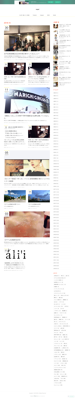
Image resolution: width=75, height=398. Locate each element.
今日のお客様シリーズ (59, 371)
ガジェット (63, 374)
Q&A (62, 352)
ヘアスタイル (57, 382)
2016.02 (56, 251)
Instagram (42, 15)
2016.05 (56, 243)
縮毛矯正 (67, 350)
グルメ (56, 374)
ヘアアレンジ (57, 354)
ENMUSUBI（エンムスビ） (60, 284)
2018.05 (56, 175)
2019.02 (56, 149)
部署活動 (65, 361)
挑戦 (4, 270)
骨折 (62, 275)
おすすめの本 (57, 291)
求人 (55, 321)
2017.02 (56, 217)
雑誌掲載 (64, 310)
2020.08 (56, 121)
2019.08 (56, 138)
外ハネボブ (57, 304)
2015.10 (56, 262)
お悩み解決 (57, 347)
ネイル (56, 332)
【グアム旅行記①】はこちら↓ (33, 206)
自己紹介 (64, 358)
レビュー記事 (65, 339)
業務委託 (29, 84)
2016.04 (56, 245)
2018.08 (56, 166)
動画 (65, 345)
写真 (22, 122)
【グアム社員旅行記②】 (34, 204)
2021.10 (56, 107)
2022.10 (56, 95)
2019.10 (56, 132)
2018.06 (56, 172)
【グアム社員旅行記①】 (12, 240)
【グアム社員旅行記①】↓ (9, 206)
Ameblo (54, 15)
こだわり (56, 352)
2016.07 (56, 237)
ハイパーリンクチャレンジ (59, 367)
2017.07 (56, 203)
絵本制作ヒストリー (58, 282)
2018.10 (56, 160)
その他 (34, 59)
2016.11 (56, 226)
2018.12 (56, 155)
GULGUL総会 (57, 317)
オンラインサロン (58, 306)
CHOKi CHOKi (66, 326)
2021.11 (56, 104)
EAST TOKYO (6, 122)
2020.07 (56, 124)
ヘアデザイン (57, 310)
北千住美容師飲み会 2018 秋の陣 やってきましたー (22, 54)
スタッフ (25, 59)
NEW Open (34, 84)
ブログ (36, 59)
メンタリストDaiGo (58, 280)
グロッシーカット (12, 59)
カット (62, 341)
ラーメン (67, 319)
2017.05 (56, 209)
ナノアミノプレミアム (59, 288)
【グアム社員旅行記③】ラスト (12, 204)
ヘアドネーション (58, 343)
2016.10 (56, 228)
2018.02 (56, 183)
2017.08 (56, 200)
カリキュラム (62, 321)
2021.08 (56, 112)
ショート (56, 308)
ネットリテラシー (58, 315)
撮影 (12, 122)
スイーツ (56, 328)
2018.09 (56, 163)
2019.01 (56, 152)
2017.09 (56, 197)
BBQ (55, 297)
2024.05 (56, 92)
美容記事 (44, 84)
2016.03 (56, 248)
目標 (65, 343)
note (55, 301)
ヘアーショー (57, 358)
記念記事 (37, 84)
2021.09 (56, 109)
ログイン (57, 2)
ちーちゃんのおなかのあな (59, 277)
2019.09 (56, 135)
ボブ (62, 308)
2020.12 (56, 118)
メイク (56, 341)
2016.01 (56, 254)
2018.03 (56, 180)
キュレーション (26, 122)
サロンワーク (57, 361)
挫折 (55, 319)
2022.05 (56, 98)
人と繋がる (16, 59)
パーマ (56, 363)
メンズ (63, 304)
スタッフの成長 (57, 299)
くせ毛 (66, 306)
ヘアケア (61, 301)
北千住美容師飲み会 (20, 59)
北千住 (8, 59)
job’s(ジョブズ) (30, 147)
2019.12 (56, 129)
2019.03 (56, 146)
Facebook (35, 15)
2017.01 (56, 220)
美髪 (65, 336)
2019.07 (56, 141)
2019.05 (56, 143)
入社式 (56, 323)
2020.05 (56, 126)
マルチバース (63, 312)
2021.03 (56, 115)
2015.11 (56, 260)
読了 (60, 336)
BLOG (48, 15)
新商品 (64, 354)
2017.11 (56, 192)
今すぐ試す (50, 2)
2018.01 (56, 186)
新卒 (55, 336)
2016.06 (56, 240)
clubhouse (56, 275)
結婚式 (56, 312)
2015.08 (56, 268)
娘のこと (56, 295)
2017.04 (56, 211)
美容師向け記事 (28, 59)
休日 (10, 208)
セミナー (32, 59)
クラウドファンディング (7, 187)
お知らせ (24, 84)
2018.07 (56, 169)
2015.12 (56, 257)
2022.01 (56, 101)
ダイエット (57, 339)
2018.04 (56, 177)
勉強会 (65, 334)
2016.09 (56, 231)
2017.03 (56, 214)
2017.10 (56, 194)
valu (61, 332)
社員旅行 (5, 208)
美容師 (5, 59)
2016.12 (56, 223)
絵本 (67, 275)
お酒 (6, 59)
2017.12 (56, 189)
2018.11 (56, 158)
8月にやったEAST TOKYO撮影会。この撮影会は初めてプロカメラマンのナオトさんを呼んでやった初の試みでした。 (25, 120)
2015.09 (56, 265)
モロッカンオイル (64, 323)
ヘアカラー (63, 363)
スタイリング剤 (57, 326)
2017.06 (56, 206)
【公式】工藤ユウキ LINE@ (24, 15)
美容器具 (64, 317)
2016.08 (56, 234)
